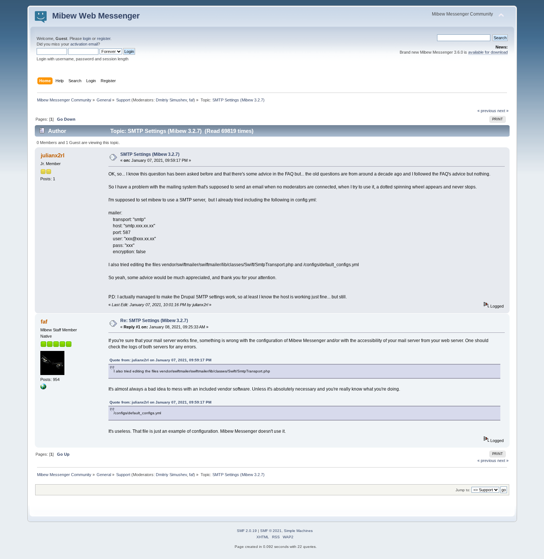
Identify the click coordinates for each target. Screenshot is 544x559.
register (103, 38)
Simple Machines (298, 531)
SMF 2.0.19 (247, 531)
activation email (84, 44)
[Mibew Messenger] (43, 388)
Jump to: (463, 490)
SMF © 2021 (271, 531)
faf (191, 100)
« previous (486, 110)
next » (502, 110)
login (87, 38)
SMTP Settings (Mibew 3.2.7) (149, 154)
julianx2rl (52, 155)
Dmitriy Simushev (171, 100)
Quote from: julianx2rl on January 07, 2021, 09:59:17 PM (160, 360)
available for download (488, 52)
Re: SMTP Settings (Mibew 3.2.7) (154, 320)
